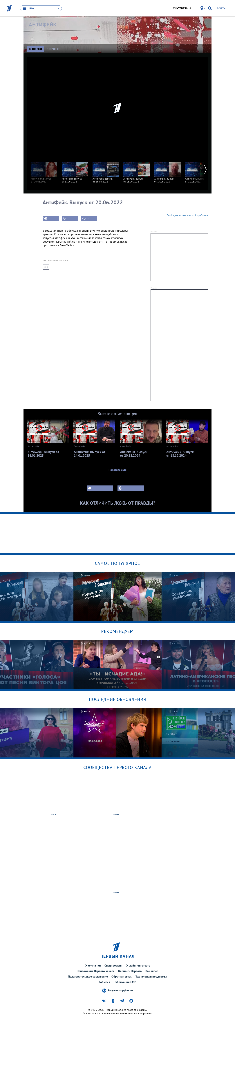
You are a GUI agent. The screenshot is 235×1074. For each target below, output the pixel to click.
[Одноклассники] (70, 218)
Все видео (151, 971)
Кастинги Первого (130, 971)
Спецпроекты (113, 965)
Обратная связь (121, 976)
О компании (93, 965)
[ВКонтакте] (51, 218)
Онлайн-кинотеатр (138, 965)
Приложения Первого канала (96, 971)
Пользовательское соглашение (88, 976)
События (104, 982)
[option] (44, 171)
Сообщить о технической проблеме (187, 215)
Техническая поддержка (151, 976)
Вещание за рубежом (120, 990)
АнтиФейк (43, 25)
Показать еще (117, 470)
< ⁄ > (85, 218)
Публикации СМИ (125, 982)
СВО (46, 266)
